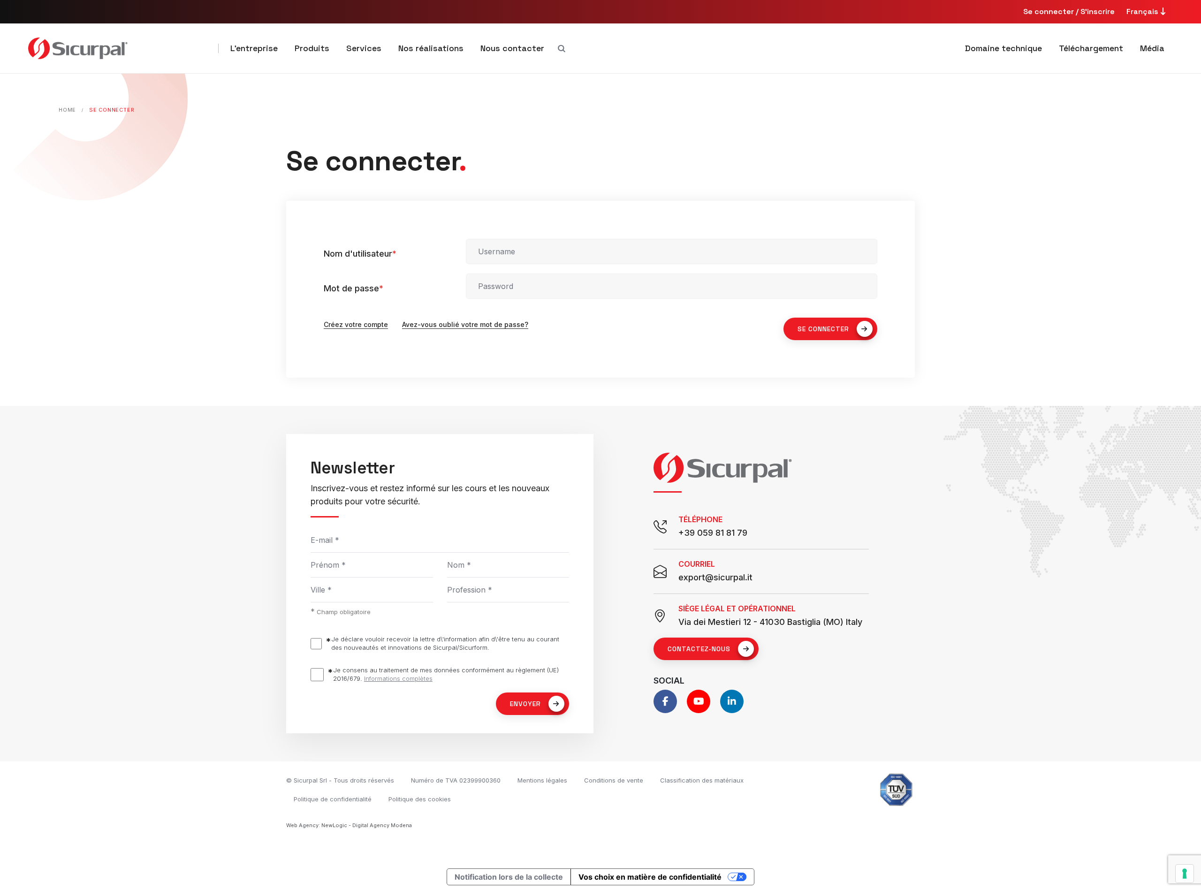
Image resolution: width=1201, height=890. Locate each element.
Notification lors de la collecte (509, 877)
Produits (312, 48)
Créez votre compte (356, 324)
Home (67, 109)
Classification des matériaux (702, 780)
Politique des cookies (419, 799)
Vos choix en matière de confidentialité (650, 877)
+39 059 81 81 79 (712, 533)
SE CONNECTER (823, 329)
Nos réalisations (431, 48)
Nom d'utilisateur (360, 254)
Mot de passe (353, 288)
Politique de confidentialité (333, 799)
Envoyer (525, 704)
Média (1152, 48)
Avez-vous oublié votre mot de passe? (465, 324)
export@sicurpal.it (715, 577)
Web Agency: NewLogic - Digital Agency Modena (349, 825)
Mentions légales (542, 780)
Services (363, 48)
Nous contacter (512, 48)
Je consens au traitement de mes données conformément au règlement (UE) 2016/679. (446, 674)
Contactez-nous (699, 649)
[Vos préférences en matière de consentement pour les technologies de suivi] (1184, 873)
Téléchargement (1091, 48)
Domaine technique (1003, 48)
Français (1143, 11)
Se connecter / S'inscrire (1069, 11)
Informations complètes (398, 678)
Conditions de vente (613, 780)
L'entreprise (254, 48)
